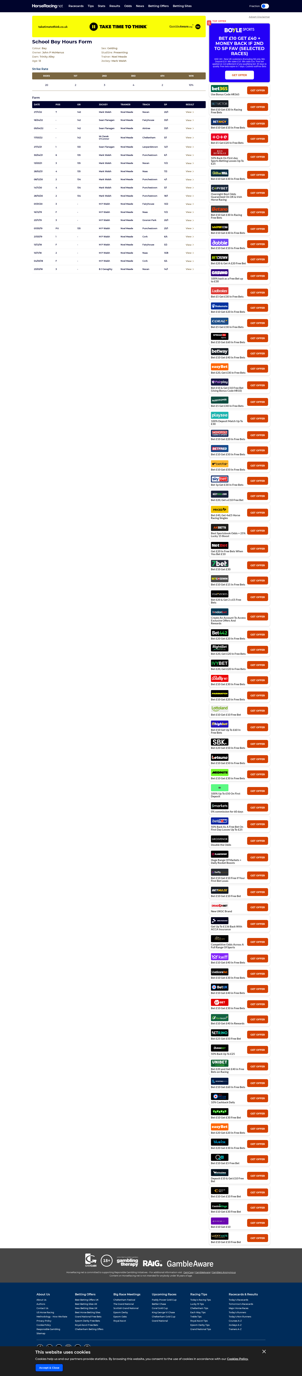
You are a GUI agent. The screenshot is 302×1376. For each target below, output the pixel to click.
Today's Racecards (238, 1300)
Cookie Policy (44, 1325)
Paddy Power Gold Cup (164, 1300)
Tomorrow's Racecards (241, 1304)
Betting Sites (182, 6)
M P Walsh (104, 204)
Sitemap (41, 1333)
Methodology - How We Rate (52, 1316)
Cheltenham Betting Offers (89, 1329)
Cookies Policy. (237, 1359)
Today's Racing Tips (200, 1300)
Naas (145, 171)
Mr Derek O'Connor (104, 137)
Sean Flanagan (106, 120)
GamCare (188, 1272)
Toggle (265, 6)
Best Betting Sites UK (86, 1304)
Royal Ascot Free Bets (86, 1325)
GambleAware (202, 1272)
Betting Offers (158, 6)
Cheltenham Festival (124, 1300)
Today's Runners (237, 1312)
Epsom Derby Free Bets (87, 1320)
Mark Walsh (105, 112)
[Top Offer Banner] (119, 26)
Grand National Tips (200, 1329)
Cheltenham (149, 137)
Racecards (76, 6)
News (140, 6)
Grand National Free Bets (88, 1316)
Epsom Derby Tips (200, 1325)
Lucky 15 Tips (197, 1304)
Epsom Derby (120, 1312)
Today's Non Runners (240, 1316)
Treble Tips (196, 1316)
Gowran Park (149, 220)
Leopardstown (150, 147)
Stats (101, 6)
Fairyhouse (148, 120)
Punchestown (149, 155)
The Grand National (123, 1304)
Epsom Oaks (120, 1316)
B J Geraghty (105, 269)
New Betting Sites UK (86, 1308)
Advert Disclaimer (259, 17)
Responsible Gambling (48, 1329)
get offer (257, 90)
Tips (91, 6)
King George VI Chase (163, 1312)
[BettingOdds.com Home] (47, 6)
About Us (41, 1300)
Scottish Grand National (125, 1308)
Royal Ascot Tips (199, 1320)
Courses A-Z (235, 1320)
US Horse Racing (45, 1312)
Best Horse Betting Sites (87, 1312)
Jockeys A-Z (235, 1325)
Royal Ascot (119, 1320)
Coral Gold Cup (160, 1308)
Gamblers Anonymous (224, 1272)
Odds (128, 6)
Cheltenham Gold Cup (163, 1316)
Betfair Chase (159, 1304)
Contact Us (42, 1308)
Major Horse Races (238, 1308)
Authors (41, 1304)
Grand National (160, 1320)
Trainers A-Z (235, 1329)
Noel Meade (127, 112)
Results (114, 6)
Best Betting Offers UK (87, 1300)
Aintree (146, 128)
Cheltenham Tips (199, 1308)
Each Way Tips (198, 1312)
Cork (145, 236)
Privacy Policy (44, 1320)
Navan (145, 112)
